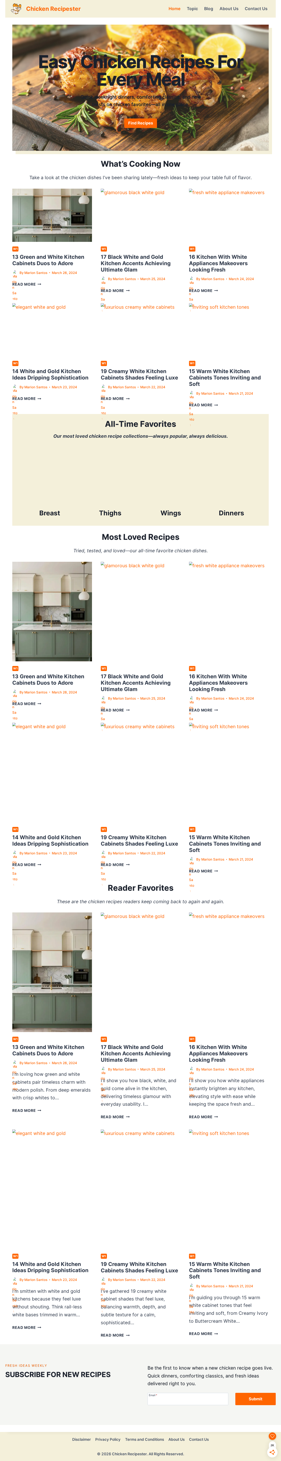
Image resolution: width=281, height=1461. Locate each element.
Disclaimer (81, 1439)
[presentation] (52, 215)
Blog (208, 8)
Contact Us (256, 8)
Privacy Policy (108, 1439)
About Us (229, 8)
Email (153, 1395)
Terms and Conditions (144, 1439)
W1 (15, 249)
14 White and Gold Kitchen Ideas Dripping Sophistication (50, 374)
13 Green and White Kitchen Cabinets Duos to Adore (48, 260)
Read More (26, 284)
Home (174, 8)
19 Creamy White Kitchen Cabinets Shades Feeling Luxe (139, 374)
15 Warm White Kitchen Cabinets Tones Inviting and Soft (225, 377)
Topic (192, 8)
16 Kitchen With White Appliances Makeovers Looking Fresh (218, 263)
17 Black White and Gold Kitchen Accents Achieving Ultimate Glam (136, 263)
